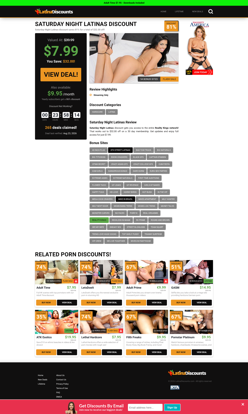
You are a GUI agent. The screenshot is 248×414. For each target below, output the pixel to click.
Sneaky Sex (115, 227)
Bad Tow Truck (143, 150)
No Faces (119, 213)
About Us (60, 375)
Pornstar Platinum (182, 337)
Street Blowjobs (136, 227)
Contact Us (61, 379)
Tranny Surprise (153, 234)
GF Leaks (116, 185)
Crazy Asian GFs (119, 164)
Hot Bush (147, 192)
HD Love (114, 192)
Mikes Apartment (147, 199)
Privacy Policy (62, 384)
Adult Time (43, 287)
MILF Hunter (168, 199)
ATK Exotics (44, 337)
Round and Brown (160, 220)
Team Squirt (157, 227)
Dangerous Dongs (117, 171)
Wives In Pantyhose (141, 241)
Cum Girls (97, 171)
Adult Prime (133, 287)
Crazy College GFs (143, 164)
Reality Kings (99, 220)
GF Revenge (132, 185)
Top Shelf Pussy (130, 234)
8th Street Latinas (120, 150)
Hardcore (97, 112)
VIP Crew (96, 241)
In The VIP (162, 192)
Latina (111, 112)
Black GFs (138, 157)
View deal (67, 302)
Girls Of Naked (152, 185)
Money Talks (167, 206)
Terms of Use (62, 388)
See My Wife (98, 227)
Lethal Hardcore (91, 337)
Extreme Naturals (122, 178)
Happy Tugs (98, 192)
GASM (175, 287)
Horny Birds (130, 192)
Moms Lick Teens (146, 206)
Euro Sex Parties (158, 171)
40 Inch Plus (98, 150)
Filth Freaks (133, 337)
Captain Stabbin (157, 157)
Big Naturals (164, 150)
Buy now (46, 302)
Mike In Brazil (125, 199)
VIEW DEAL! (61, 74)
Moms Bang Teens (123, 206)
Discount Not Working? (60, 106)
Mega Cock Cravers (102, 199)
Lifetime (179, 11)
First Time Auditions (148, 178)
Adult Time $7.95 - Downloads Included (124, 2)
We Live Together (116, 241)
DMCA (59, 397)
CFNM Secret (98, 164)
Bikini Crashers (119, 157)
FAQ (58, 392)
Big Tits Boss (98, 157)
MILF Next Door (100, 206)
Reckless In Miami (121, 220)
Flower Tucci (99, 185)
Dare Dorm (138, 171)
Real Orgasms (150, 213)
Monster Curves (100, 213)
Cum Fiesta (164, 164)
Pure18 (133, 213)
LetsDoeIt (87, 287)
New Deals (197, 11)
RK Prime (140, 220)
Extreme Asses (99, 178)
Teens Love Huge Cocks (104, 234)
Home (163, 11)
